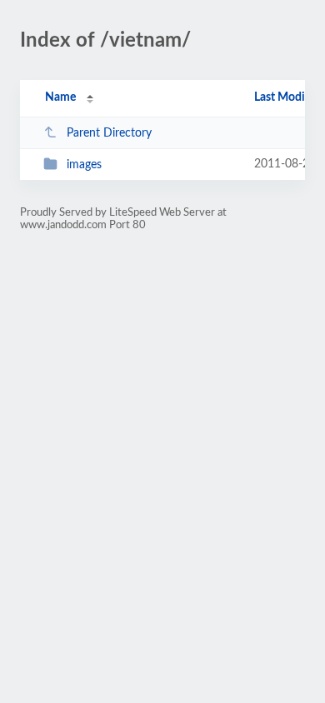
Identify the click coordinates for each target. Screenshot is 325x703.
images (84, 165)
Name (60, 97)
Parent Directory (109, 133)
